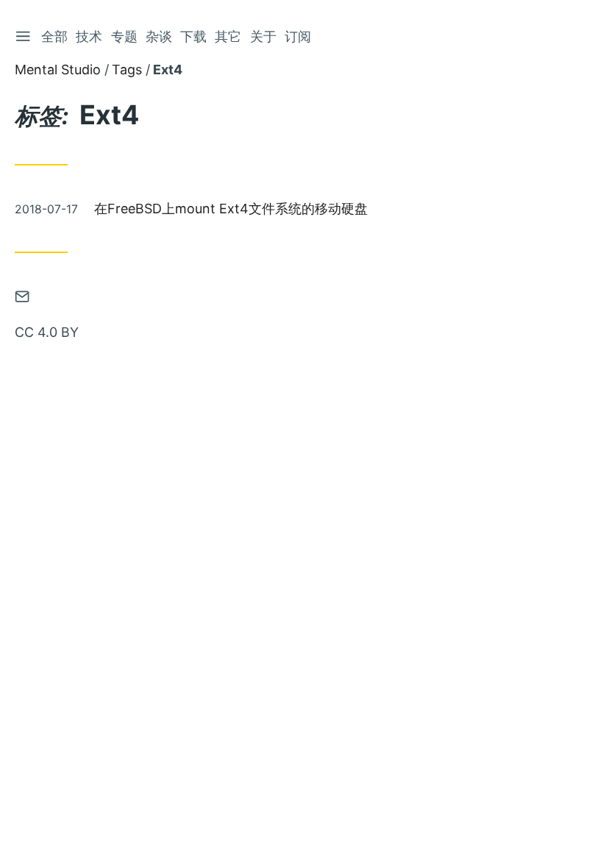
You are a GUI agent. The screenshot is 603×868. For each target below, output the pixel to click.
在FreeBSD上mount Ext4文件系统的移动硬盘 (231, 208)
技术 (89, 36)
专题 (124, 36)
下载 (193, 36)
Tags (127, 69)
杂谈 (159, 36)
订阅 (298, 36)
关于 (263, 36)
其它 (228, 36)
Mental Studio (58, 69)
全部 (54, 36)
